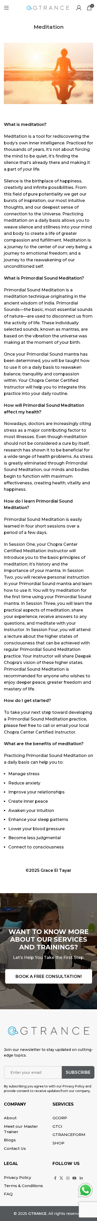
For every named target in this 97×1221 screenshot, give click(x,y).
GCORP (60, 1117)
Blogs (10, 1139)
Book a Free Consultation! (49, 976)
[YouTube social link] (74, 1178)
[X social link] (61, 1178)
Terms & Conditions (23, 1185)
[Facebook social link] (55, 1178)
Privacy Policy (17, 1177)
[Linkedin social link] (81, 1178)
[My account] (79, 8)
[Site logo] (48, 7)
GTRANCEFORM (69, 1134)
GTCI (57, 1126)
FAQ (8, 1193)
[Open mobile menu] (6, 8)
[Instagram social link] (68, 1178)
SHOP (58, 1143)
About (10, 1117)
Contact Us (15, 1148)
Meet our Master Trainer (21, 1129)
